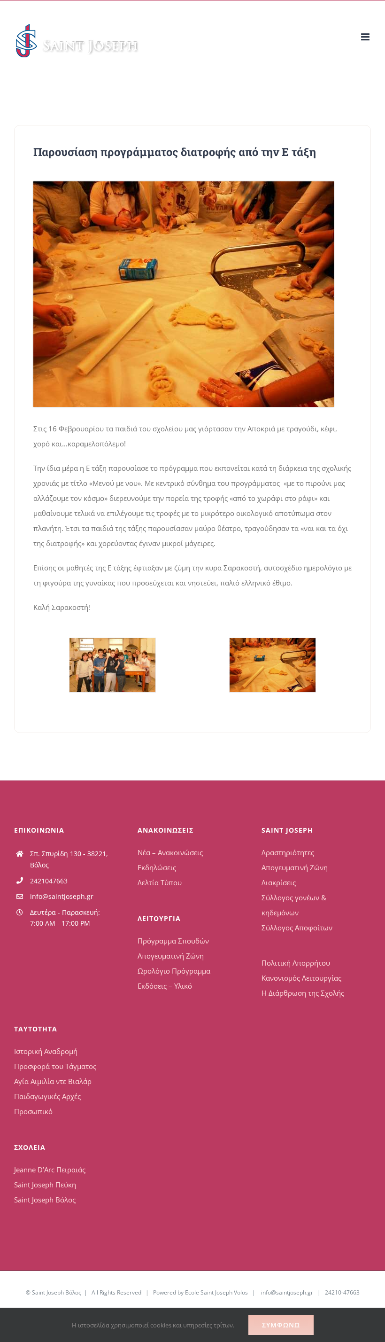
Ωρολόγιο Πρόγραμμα (174, 970)
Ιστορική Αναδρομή (45, 1051)
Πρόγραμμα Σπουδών (173, 940)
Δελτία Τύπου (160, 882)
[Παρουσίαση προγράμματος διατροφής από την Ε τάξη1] (112, 665)
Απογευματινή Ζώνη (171, 955)
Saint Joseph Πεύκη (45, 1184)
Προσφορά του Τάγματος (55, 1066)
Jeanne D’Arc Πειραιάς (49, 1169)
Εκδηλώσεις (157, 867)
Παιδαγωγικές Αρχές (47, 1096)
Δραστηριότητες (288, 852)
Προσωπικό (33, 1111)
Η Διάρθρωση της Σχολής (303, 993)
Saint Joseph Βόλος (45, 1199)
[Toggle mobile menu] (366, 37)
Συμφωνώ (281, 1324)
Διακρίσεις (279, 882)
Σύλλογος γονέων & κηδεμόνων (294, 905)
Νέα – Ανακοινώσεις (170, 852)
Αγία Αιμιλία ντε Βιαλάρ (53, 1081)
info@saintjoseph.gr (61, 896)
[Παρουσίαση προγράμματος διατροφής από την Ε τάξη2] (183, 184)
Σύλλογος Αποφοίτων (297, 927)
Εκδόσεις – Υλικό (165, 986)
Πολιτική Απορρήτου (296, 962)
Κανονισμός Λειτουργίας (301, 978)
